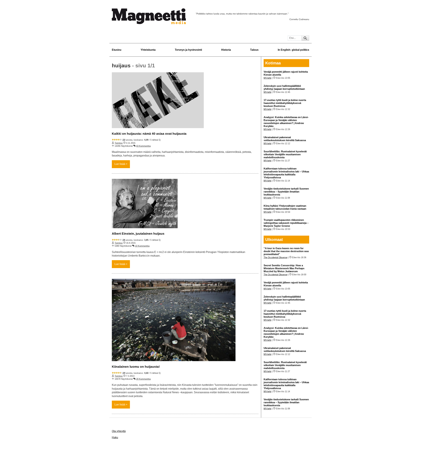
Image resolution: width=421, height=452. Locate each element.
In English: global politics (293, 49)
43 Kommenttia (143, 146)
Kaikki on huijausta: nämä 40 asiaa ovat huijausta (149, 133)
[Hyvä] (119, 140)
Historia (226, 49)
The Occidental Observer (275, 257)
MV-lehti (267, 78)
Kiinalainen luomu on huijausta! (136, 366)
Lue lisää (119, 164)
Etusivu (116, 49)
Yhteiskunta (148, 49)
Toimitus (119, 143)
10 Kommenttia (142, 246)
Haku (115, 437)
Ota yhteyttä (119, 431)
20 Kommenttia (143, 379)
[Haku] (305, 38)
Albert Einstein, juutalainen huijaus (138, 233)
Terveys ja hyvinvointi (188, 49)
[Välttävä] (115, 140)
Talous (254, 49)
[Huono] (113, 140)
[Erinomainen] (121, 140)
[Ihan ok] (117, 140)
